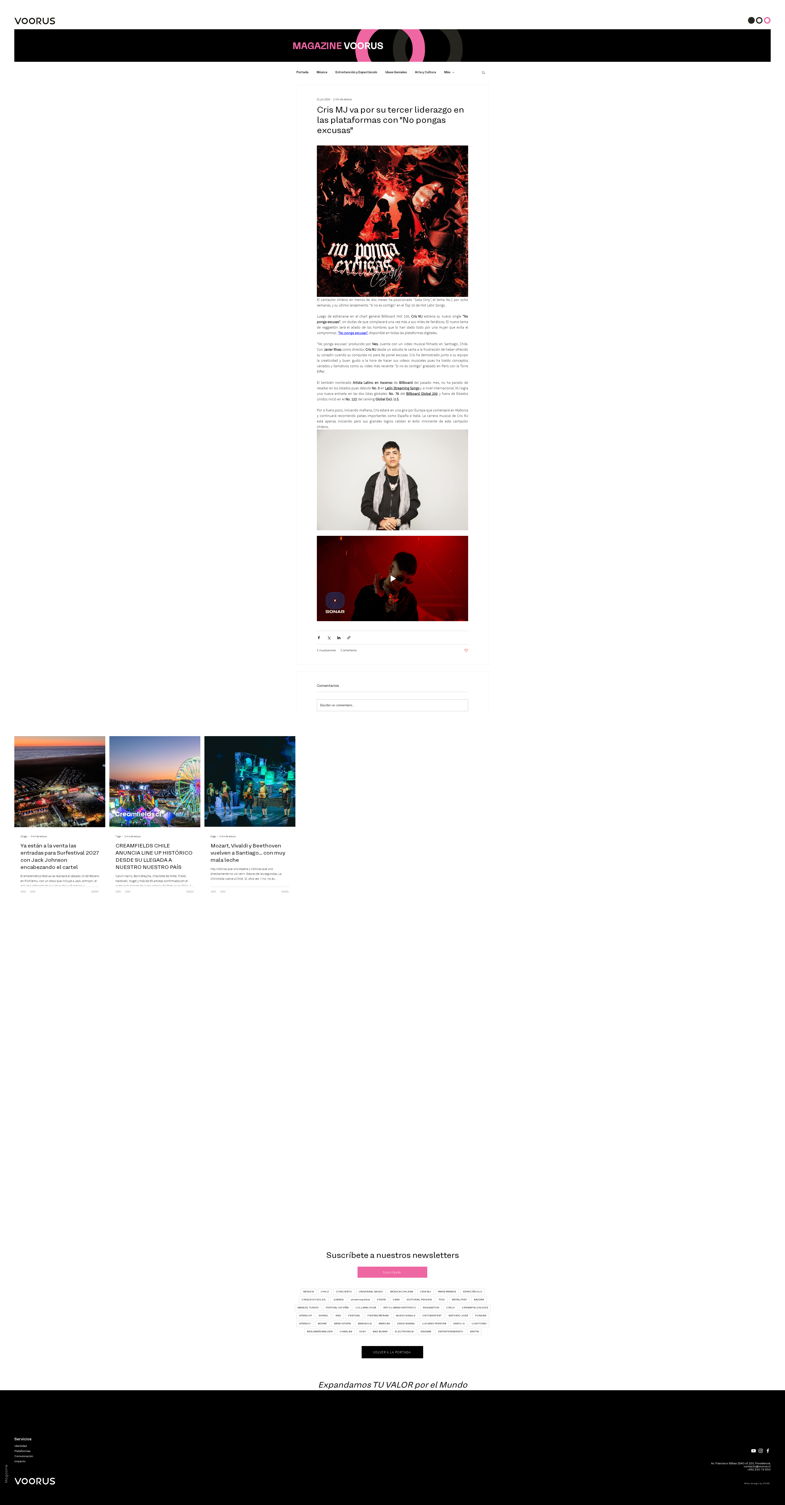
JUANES (338, 1300)
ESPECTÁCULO (472, 1292)
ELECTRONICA (404, 1331)
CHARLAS (346, 1331)
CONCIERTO (344, 1292)
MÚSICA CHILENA (401, 1292)
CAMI (396, 1300)
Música (322, 72)
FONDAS (480, 1316)
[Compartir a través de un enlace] (349, 638)
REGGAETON (431, 1308)
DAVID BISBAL (406, 1324)
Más (447, 72)
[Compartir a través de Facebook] (319, 638)
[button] (483, 72)
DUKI (362, 1331)
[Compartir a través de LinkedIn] (339, 638)
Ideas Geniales (396, 72)
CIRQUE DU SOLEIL (314, 1300)
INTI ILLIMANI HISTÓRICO (399, 1308)
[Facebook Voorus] (768, 1451)
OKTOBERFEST (432, 1316)
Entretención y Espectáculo (356, 72)
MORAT (322, 1324)
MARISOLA (365, 1324)
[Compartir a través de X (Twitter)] (329, 638)
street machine (360, 1300)
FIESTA (381, 1300)
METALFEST (459, 1300)
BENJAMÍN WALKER (320, 1331)
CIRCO (450, 1308)
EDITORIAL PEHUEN (419, 1300)
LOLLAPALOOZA (365, 1308)
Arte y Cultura (425, 72)
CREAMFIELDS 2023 (475, 1308)
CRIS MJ (425, 1292)
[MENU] (759, 20)
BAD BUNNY (380, 1331)
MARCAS (384, 1324)
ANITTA (474, 1331)
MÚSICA (308, 1292)
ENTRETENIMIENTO (450, 1331)
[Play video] (392, 578)
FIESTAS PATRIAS (378, 1316)
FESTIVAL (354, 1316)
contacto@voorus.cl (757, 1466)
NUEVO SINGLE (405, 1316)
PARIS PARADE (447, 1292)
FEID (442, 1300)
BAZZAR (479, 1300)
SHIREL (324, 1316)
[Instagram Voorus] (761, 1451)
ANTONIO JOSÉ (458, 1316)
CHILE (325, 1292)
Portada (302, 72)
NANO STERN (342, 1324)
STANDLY (305, 1324)
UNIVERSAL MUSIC (371, 1292)
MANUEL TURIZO (308, 1308)
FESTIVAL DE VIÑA (337, 1308)
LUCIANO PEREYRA (434, 1324)
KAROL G (459, 1324)
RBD (338, 1316)
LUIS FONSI (479, 1324)
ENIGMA (426, 1331)
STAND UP (305, 1316)
